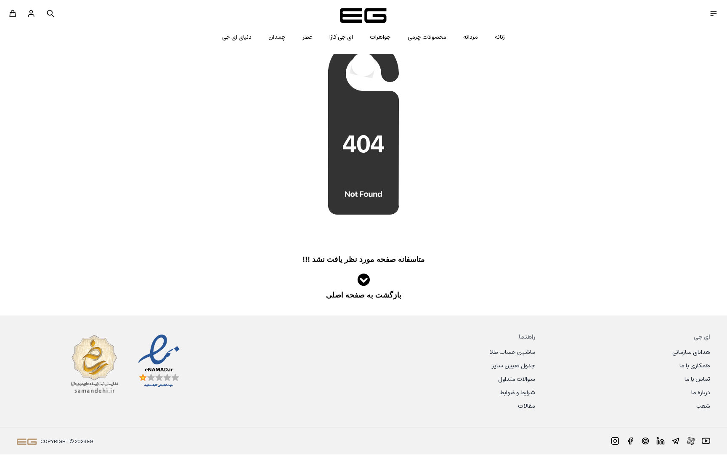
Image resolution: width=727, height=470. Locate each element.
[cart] (12, 13)
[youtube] (706, 441)
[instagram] (615, 441)
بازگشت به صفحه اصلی (363, 295)
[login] (31, 13)
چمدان (277, 37)
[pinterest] (645, 441)
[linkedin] (660, 441)
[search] (50, 13)
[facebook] (630, 441)
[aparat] (691, 441)
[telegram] (675, 441)
